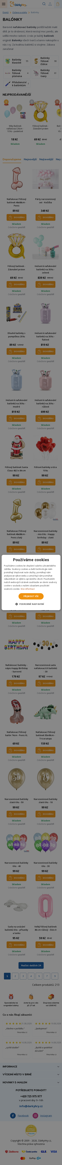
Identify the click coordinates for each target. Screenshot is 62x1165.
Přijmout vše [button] (31, 596)
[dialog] (30, 582)
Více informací (28, 589)
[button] (31, 604)
